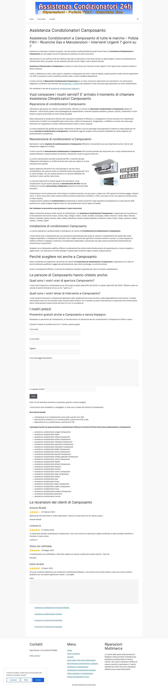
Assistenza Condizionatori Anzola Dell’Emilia (52, 608)
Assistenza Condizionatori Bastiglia (48, 627)
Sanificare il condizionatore (77, 667)
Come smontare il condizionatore (80, 673)
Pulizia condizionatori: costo (78, 677)
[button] (137, 19)
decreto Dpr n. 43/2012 (71, 84)
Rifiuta (26, 680)
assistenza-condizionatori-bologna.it (65, 89)
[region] (25, 676)
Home (32, 19)
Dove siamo (42, 19)
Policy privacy (35, 656)
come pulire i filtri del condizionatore (81, 660)
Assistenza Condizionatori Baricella (48, 620)
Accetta (38, 680)
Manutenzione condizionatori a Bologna (82, 664)
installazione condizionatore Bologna (81, 670)
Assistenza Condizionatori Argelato (48, 614)
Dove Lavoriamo (73, 654)
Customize (13, 680)
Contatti (52, 19)
